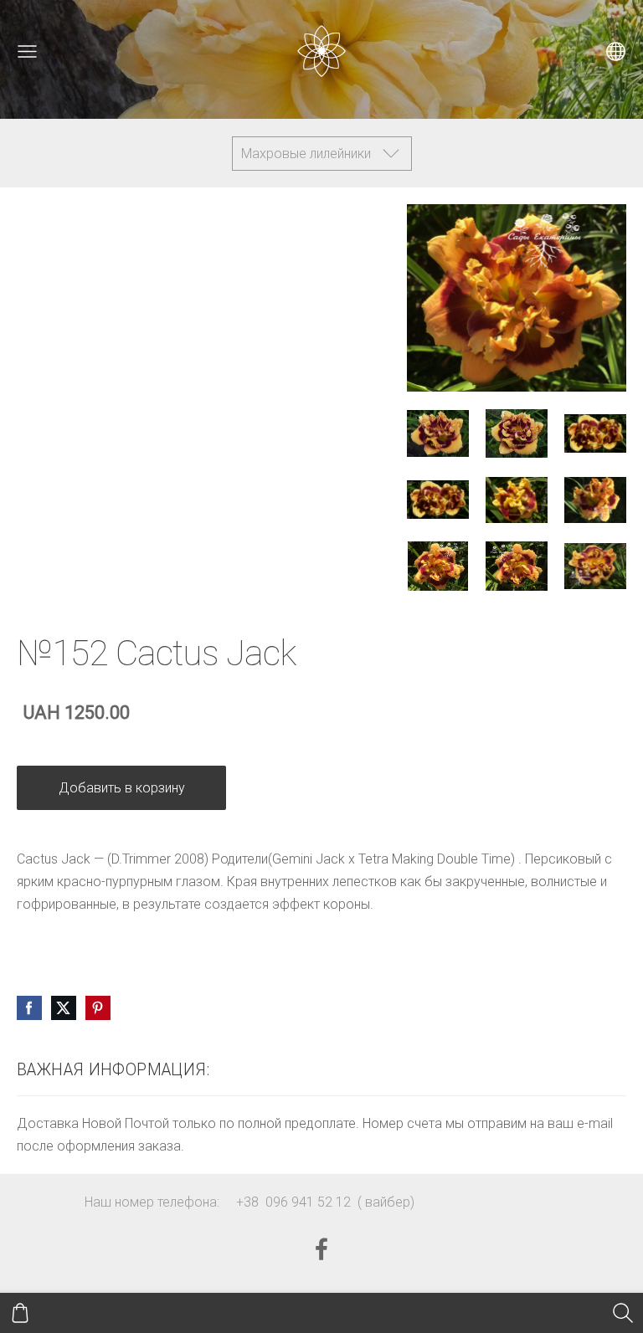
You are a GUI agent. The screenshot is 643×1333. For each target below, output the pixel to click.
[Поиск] (623, 1313)
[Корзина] (20, 1313)
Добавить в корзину (122, 788)
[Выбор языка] (616, 51)
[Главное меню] (27, 51)
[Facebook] (321, 1249)
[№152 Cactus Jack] (438, 433)
